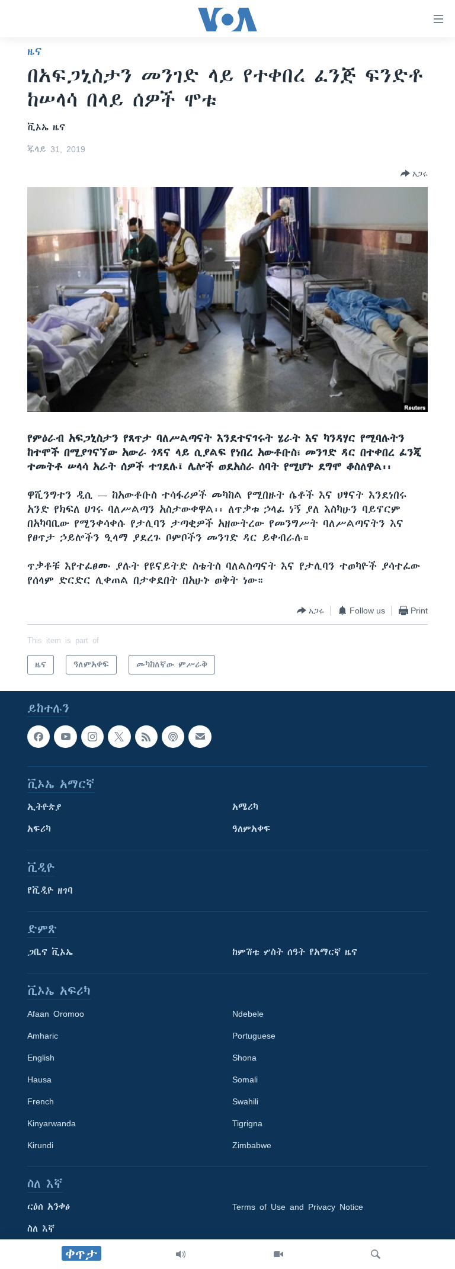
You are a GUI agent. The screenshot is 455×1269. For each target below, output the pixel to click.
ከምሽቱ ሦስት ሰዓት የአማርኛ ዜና (294, 952)
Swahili (245, 1102)
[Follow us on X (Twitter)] (119, 736)
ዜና (34, 51)
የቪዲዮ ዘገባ (50, 891)
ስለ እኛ (41, 1229)
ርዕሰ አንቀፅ (48, 1207)
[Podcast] (173, 736)
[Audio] (180, 1254)
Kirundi (40, 1146)
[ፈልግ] (375, 1254)
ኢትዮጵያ (44, 807)
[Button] (414, 173)
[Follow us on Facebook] (38, 736)
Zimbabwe (251, 1146)
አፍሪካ (39, 829)
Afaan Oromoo (55, 1014)
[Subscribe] (199, 736)
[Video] (278, 1254)
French (40, 1102)
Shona (244, 1058)
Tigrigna (247, 1124)
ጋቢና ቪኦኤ (50, 952)
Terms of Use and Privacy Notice (297, 1207)
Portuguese (253, 1036)
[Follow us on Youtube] (65, 736)
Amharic (42, 1036)
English (41, 1058)
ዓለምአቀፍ (251, 829)
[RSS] (146, 736)
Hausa (39, 1080)
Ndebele (248, 1014)
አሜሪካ (245, 807)
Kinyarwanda (51, 1124)
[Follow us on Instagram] (92, 736)
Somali (245, 1080)
